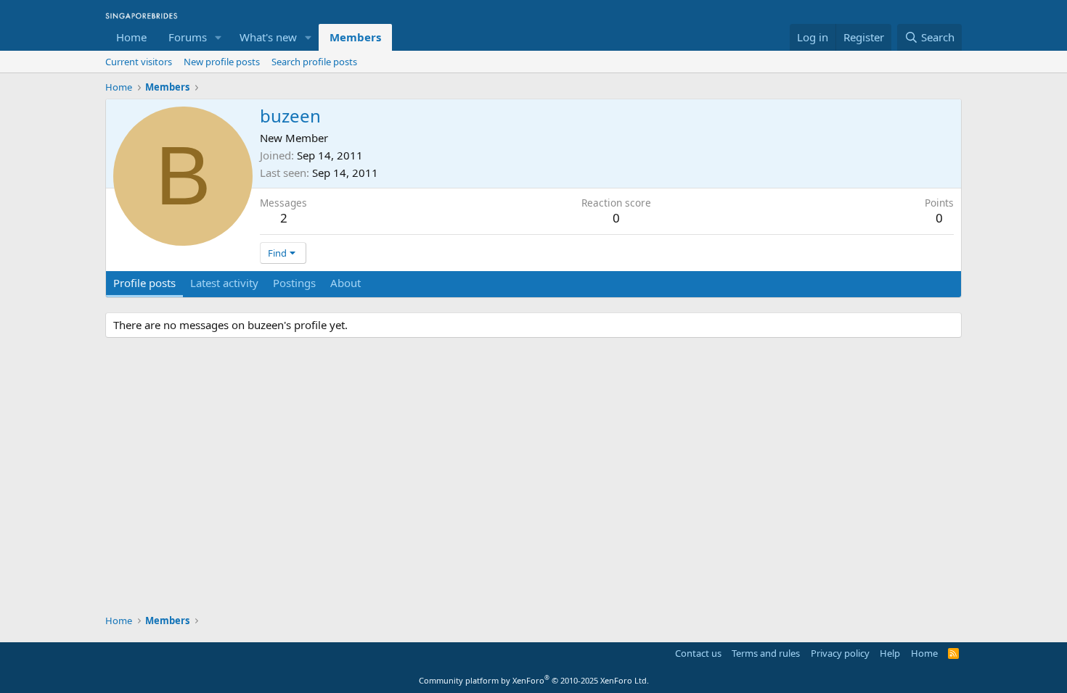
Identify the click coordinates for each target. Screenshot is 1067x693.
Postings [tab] (294, 282)
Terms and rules (766, 653)
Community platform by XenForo (534, 680)
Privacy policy (840, 653)
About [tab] (345, 282)
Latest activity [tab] (224, 282)
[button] (218, 37)
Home (131, 37)
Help (890, 653)
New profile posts (222, 61)
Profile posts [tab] (144, 282)
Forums (187, 37)
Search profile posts (314, 61)
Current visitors (138, 61)
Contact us (698, 653)
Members (355, 37)
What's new (268, 37)
